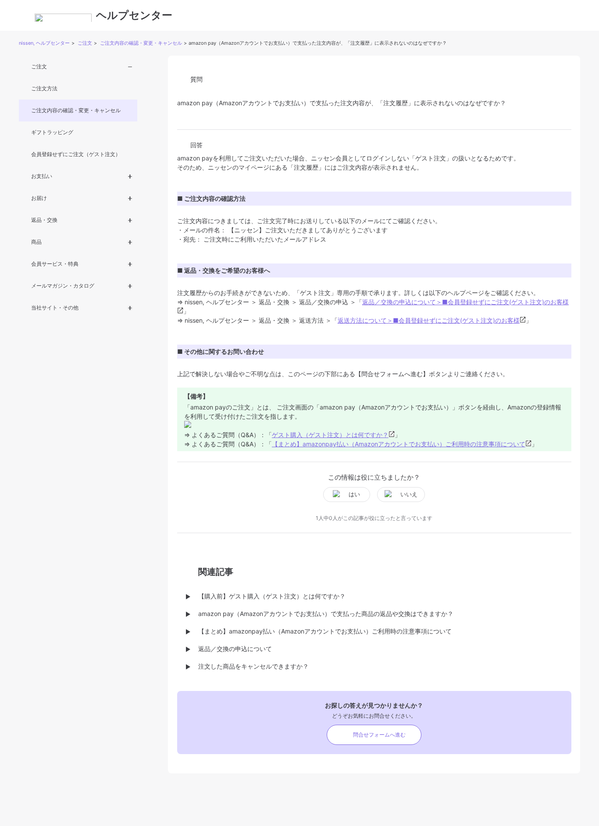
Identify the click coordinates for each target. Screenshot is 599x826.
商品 (36, 242)
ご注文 (85, 43)
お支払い (41, 176)
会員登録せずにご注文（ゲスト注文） (76, 154)
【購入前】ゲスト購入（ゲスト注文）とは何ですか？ (272, 596)
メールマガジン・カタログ (62, 285)
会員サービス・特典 (54, 263)
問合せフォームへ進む (379, 734)
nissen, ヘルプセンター (44, 43)
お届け (39, 198)
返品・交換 (44, 220)
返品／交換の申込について (235, 648)
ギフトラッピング (52, 132)
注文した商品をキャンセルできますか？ (253, 666)
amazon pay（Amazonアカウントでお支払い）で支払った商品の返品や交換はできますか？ (325, 613)
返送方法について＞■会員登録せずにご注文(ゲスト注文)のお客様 (429, 320)
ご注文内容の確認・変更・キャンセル (141, 43)
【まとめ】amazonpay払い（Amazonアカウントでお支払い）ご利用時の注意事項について (398, 444)
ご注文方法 (44, 88)
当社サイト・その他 (54, 307)
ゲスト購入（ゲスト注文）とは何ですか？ (330, 434)
